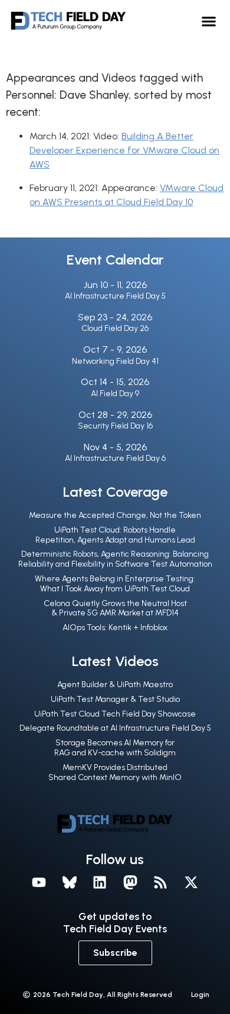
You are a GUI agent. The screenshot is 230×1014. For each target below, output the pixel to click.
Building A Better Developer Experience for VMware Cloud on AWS (124, 150)
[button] (209, 20)
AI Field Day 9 (115, 394)
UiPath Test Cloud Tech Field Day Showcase (115, 714)
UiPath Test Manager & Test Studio (115, 699)
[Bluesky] (70, 882)
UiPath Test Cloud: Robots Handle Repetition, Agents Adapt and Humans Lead (115, 535)
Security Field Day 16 (115, 426)
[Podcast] (161, 882)
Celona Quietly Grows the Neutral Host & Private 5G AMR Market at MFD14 (115, 608)
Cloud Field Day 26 (115, 328)
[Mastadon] (130, 882)
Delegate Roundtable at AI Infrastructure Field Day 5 (115, 728)
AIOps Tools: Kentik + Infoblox (115, 628)
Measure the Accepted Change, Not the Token (115, 515)
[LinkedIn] (100, 882)
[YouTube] (39, 882)
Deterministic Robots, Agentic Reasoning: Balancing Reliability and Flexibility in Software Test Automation (115, 559)
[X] (191, 882)
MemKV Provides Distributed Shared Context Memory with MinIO (115, 772)
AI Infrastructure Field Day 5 (115, 296)
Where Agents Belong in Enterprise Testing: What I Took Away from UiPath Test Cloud (115, 584)
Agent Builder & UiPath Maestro (115, 685)
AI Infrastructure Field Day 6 (115, 458)
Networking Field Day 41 (115, 361)
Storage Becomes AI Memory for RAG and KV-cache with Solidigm (115, 748)
